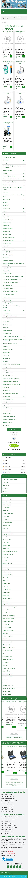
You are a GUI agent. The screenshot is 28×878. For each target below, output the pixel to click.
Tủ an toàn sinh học (8, 185)
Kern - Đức (5, 682)
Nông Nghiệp (6, 485)
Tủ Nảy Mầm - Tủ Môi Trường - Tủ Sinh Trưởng (12, 188)
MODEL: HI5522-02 (19, 84)
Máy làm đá (6, 405)
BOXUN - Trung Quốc (8, 674)
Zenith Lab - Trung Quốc (9, 615)
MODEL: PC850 (6, 84)
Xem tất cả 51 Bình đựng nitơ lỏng (14, 737)
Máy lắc (5, 211)
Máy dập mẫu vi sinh (8, 217)
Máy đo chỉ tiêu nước (8, 240)
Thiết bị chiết (6, 370)
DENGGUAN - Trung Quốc (9, 647)
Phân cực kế (6, 355)
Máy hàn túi (6, 246)
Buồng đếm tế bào (7, 285)
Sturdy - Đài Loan (7, 589)
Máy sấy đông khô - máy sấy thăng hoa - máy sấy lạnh (12, 340)
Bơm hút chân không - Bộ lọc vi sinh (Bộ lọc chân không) (13, 264)
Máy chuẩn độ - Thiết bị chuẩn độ (11, 378)
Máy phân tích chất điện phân (10, 381)
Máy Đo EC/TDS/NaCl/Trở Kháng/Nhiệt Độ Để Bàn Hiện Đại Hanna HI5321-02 (20, 110)
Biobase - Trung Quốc (8, 513)
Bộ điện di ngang (7, 333)
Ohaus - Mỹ (5, 577)
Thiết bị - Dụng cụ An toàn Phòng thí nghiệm (12, 306)
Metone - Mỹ (6, 569)
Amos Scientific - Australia (9, 618)
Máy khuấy (5, 214)
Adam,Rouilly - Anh (7, 656)
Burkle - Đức (6, 425)
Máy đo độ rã (6, 346)
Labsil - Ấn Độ (6, 566)
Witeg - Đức (5, 601)
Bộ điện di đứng (7, 322)
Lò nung (5, 173)
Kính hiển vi (6, 160)
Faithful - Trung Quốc (8, 659)
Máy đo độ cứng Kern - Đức (9, 419)
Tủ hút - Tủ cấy (6, 310)
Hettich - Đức (6, 542)
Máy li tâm (5, 202)
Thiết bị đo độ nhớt (7, 252)
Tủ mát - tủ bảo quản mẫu (9, 182)
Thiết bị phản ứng (7, 408)
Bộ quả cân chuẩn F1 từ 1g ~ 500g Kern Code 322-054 (20, 764)
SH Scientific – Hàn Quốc (9, 668)
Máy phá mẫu (6, 231)
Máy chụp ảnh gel (7, 330)
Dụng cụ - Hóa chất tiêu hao (10, 343)
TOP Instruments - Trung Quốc (10, 607)
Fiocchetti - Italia (7, 691)
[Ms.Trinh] (14, 438)
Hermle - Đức (6, 548)
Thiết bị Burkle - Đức (8, 402)
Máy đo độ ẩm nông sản (9, 237)
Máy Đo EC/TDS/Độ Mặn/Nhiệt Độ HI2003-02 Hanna (19, 51)
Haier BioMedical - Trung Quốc (10, 551)
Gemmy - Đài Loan (7, 610)
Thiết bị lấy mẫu (7, 367)
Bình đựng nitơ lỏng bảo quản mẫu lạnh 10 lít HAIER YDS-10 (7, 719)
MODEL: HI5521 (6, 114)
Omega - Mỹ (5, 580)
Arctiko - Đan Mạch (7, 499)
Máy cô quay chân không (9, 249)
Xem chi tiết (9, 44)
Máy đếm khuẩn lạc (7, 219)
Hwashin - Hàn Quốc (8, 642)
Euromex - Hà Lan (7, 531)
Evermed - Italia (6, 525)
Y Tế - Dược (5, 482)
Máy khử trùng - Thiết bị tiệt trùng (11, 364)
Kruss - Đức (5, 557)
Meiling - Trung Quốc (8, 636)
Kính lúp (5, 163)
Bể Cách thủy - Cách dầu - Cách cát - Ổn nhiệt (12, 195)
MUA (11, 56)
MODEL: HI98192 (7, 54)
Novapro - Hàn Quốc (8, 574)
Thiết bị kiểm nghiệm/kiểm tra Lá (11, 282)
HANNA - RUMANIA (7, 422)
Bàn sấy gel (5, 327)
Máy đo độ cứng (7, 300)
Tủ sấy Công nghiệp (8, 303)
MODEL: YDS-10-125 (20, 724)
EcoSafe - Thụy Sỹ (7, 627)
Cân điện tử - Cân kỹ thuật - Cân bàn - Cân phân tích (12, 166)
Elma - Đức (5, 528)
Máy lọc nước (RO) (7, 273)
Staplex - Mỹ (6, 595)
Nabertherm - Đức (7, 572)
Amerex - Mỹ (6, 510)
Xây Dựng (5, 491)
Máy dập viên (6, 352)
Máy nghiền (6, 225)
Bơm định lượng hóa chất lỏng (10, 393)
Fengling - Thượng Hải (8, 534)
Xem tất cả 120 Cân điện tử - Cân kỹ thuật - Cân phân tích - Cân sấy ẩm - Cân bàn (14, 784)
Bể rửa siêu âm (6, 199)
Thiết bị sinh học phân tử (9, 375)
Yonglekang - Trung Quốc (9, 688)
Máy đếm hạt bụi (7, 222)
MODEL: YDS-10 (6, 722)
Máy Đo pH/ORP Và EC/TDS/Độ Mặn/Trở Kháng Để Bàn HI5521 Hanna (7, 111)
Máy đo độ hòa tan (7, 349)
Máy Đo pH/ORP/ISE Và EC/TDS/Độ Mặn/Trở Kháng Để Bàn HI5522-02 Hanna (20, 79)
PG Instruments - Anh (8, 598)
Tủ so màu (5, 192)
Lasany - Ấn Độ (6, 671)
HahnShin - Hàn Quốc (8, 621)
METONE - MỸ (6, 624)
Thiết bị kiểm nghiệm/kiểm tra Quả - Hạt (13, 276)
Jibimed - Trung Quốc (8, 554)
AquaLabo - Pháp (7, 502)
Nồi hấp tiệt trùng (7, 170)
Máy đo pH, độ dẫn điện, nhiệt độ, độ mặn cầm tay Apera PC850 (7, 80)
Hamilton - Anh (6, 545)
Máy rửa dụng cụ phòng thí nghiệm (11, 384)
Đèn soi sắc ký (6, 358)
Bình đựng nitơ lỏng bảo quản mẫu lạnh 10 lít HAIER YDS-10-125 (20, 720)
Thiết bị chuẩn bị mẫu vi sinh (10, 316)
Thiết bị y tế (6, 387)
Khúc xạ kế (5, 257)
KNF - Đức (5, 560)
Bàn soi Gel (5, 205)
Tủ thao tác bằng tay (8, 319)
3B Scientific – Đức (7, 639)
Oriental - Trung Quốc (8, 685)
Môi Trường (5, 488)
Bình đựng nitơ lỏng (8, 399)
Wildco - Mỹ (5, 586)
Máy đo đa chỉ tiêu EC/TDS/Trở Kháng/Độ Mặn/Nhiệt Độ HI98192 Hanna (7, 50)
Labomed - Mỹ (6, 592)
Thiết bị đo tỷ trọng (8, 373)
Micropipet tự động (8, 260)
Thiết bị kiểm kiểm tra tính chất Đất (11, 279)
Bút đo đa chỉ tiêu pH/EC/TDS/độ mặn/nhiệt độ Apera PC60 (7, 141)
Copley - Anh (6, 519)
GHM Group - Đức (7, 539)
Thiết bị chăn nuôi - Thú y (9, 157)
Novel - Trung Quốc (7, 612)
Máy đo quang (6, 396)
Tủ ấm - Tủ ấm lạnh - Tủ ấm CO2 (11, 179)
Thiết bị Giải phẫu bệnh (8, 288)
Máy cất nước (6, 208)
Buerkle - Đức (6, 516)
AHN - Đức (5, 680)
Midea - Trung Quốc (7, 677)
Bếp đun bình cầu (7, 268)
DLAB (4, 653)
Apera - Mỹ (5, 633)
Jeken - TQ (5, 665)
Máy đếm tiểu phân (7, 297)
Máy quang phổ (7, 234)
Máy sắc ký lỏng (7, 410)
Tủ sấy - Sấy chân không (9, 176)
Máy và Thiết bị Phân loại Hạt (10, 291)
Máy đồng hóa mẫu (7, 228)
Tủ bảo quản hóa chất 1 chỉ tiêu (11, 336)
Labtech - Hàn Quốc (7, 563)
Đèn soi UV (5, 361)
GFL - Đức (5, 537)
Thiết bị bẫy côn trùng (8, 294)
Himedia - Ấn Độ (7, 645)
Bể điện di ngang (7, 324)
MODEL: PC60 (6, 145)
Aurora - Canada (7, 504)
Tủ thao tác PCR (7, 313)
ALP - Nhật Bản (6, 507)
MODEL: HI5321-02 (19, 114)
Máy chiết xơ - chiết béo (9, 416)
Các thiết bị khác (7, 413)
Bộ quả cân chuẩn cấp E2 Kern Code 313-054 (7, 764)
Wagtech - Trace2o (7, 604)
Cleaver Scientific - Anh (8, 630)
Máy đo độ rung (7, 243)
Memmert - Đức (6, 583)
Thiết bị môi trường (8, 254)
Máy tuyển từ (6, 390)
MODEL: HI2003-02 (19, 54)
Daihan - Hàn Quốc (7, 522)
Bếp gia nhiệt (6, 270)
